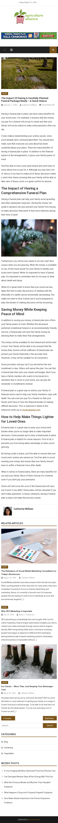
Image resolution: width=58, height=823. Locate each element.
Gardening (8, 748)
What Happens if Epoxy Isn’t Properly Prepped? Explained (28, 792)
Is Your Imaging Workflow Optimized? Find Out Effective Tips (30, 771)
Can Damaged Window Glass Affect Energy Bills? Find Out (28, 777)
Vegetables (9, 753)
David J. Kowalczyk (26, 615)
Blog (5, 93)
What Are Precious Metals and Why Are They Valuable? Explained (27, 784)
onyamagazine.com (31, 410)
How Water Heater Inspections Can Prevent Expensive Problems (27, 800)
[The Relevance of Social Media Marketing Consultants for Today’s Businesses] (29, 546)
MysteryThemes (34, 820)
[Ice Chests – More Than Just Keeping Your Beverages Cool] (29, 661)
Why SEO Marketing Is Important (16, 611)
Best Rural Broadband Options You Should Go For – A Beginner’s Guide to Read (51, 718)
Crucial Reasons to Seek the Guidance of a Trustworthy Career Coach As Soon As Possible (10, 718)
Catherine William (29, 105)
